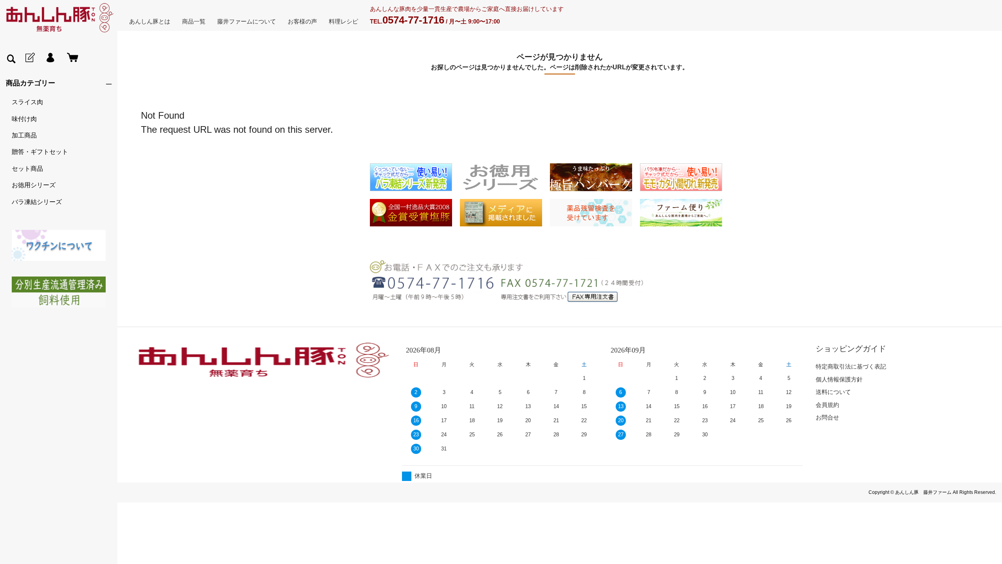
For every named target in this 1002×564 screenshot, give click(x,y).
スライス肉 (27, 102)
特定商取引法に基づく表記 (851, 366)
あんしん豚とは (149, 21)
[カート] (71, 58)
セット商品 (27, 168)
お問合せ (827, 417)
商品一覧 (193, 21)
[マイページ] (50, 58)
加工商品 (24, 135)
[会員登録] (29, 58)
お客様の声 (302, 21)
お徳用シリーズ (34, 185)
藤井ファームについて (246, 21)
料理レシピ (343, 21)
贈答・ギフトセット (40, 151)
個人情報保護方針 (839, 379)
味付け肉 (24, 119)
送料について (833, 392)
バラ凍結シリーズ (37, 202)
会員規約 (827, 404)
